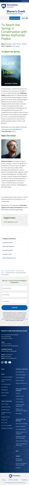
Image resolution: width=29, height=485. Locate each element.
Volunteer (18, 467)
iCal (13, 46)
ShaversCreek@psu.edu (11, 358)
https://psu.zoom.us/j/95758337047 (11, 129)
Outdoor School (20, 396)
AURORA (18, 393)
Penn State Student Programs (21, 389)
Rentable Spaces (5, 409)
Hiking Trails (4, 419)
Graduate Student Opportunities (20, 405)
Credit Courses (19, 399)
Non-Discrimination (13, 480)
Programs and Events (9, 238)
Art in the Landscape (6, 425)
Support (18, 456)
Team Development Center (6, 380)
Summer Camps (7, 254)
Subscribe (14, 307)
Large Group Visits (5, 407)
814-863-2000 (8, 354)
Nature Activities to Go (9, 258)
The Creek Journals (6, 384)
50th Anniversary (14, 18)
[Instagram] (2, 362)
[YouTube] (9, 362)
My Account (25, 1)
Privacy (3, 480)
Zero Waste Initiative (21, 429)
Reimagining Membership (19, 459)
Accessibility (24, 480)
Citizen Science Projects (22, 441)
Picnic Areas (4, 422)
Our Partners (4, 387)
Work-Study (19, 413)
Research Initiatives (20, 426)
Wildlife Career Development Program (21, 409)
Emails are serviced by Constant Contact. (14, 320)
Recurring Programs (8, 246)
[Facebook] (6, 362)
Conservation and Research (21, 419)
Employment (4, 390)
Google (17, 46)
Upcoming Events (8, 242)
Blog (17, 451)
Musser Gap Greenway (21, 423)
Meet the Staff (4, 392)
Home (2, 270)
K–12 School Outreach (6, 377)
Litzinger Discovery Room (6, 413)
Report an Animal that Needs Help (21, 444)
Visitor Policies (4, 404)
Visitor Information (6, 401)
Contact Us (4, 395)
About (3, 374)
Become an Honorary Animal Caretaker (21, 464)
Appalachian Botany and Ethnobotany (21, 437)
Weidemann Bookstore (7, 428)
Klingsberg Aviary (5, 417)
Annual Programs (8, 250)
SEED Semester (20, 401)
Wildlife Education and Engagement (21, 432)
